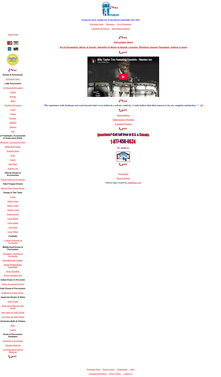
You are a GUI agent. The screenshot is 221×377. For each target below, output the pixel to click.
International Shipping (121, 29)
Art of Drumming (124, 24)
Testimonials (122, 369)
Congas (13, 92)
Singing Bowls (13, 214)
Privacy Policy (115, 374)
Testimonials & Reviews (123, 120)
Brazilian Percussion (13, 105)
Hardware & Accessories (13, 341)
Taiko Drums (13, 301)
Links (132, 369)
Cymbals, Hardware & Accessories (13, 241)
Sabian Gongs (13, 206)
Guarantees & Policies (100, 29)
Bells (13, 326)
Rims (13, 155)
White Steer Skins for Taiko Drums (13, 307)
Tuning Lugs (13, 168)
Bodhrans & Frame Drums (12, 293)
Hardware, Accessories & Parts (12, 142)
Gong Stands (13, 223)
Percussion (123, 174)
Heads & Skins (13, 151)
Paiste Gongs (13, 201)
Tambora (12, 127)
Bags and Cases (12, 147)
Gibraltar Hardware (13, 345)
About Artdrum (123, 115)
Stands (12, 160)
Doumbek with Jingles (13, 260)
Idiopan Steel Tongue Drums (12, 188)
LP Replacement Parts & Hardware (13, 351)
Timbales (12, 123)
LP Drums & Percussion (13, 88)
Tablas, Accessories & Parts (13, 284)
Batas (13, 101)
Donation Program (123, 124)
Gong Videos (12, 232)
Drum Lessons (123, 178)
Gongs (12, 197)
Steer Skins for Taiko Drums (12, 312)
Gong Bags (12, 227)
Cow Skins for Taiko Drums (12, 317)
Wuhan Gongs (13, 210)
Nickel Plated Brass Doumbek (13, 266)
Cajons (13, 110)
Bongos (13, 96)
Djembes (12, 118)
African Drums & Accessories (13, 179)
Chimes (13, 114)
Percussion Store (13, 79)
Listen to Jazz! (13, 34)
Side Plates (12, 164)
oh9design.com (134, 183)
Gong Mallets (12, 219)
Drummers (110, 24)
